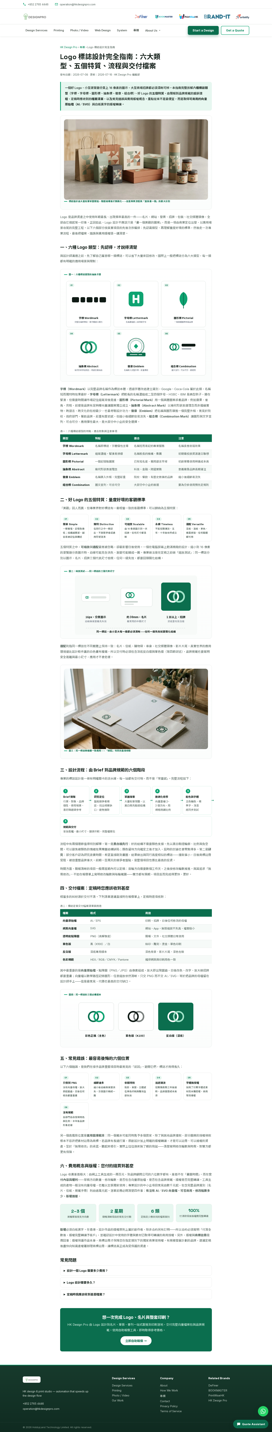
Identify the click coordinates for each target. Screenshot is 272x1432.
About (163, 1385)
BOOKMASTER (217, 1390)
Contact (165, 1401)
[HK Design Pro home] (35, 16)
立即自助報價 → (136, 1341)
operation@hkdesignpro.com (41, 1408)
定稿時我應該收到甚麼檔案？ (86, 1294)
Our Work (118, 1400)
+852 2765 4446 (33, 1403)
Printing (59, 30)
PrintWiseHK (216, 1395)
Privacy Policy (169, 1406)
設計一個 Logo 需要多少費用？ (87, 1271)
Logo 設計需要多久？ (81, 1282)
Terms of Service (171, 1411)
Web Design (103, 30)
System (122, 30)
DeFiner (213, 1385)
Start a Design (203, 30)
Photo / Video (79, 30)
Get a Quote (235, 30)
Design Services (36, 30)
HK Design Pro (68, 47)
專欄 (136, 30)
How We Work (169, 1390)
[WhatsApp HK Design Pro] (263, 1411)
